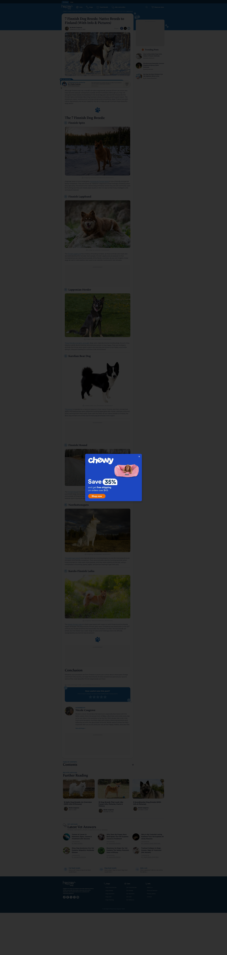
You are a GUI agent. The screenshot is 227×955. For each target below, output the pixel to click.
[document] (113, 477)
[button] (139, 456)
